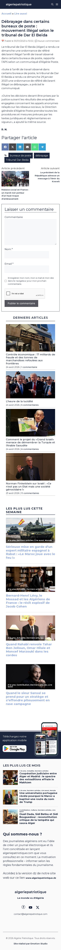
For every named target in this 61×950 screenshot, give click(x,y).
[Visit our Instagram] (30, 907)
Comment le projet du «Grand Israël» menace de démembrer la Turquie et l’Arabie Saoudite (30, 442)
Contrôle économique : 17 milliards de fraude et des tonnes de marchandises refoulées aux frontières (30, 359)
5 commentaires (30, 405)
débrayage (41, 155)
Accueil (6, 13)
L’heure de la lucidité (19, 401)
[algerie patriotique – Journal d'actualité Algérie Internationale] (18, 4)
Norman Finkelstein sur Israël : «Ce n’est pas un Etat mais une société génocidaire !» (28, 486)
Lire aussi (20, 13)
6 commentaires (30, 449)
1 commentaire (29, 367)
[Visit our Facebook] (23, 907)
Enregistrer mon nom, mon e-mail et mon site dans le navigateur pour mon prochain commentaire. (31, 281)
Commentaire (14, 217)
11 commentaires (30, 493)
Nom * (9, 249)
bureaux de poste (20, 155)
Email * (9, 263)
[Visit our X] (37, 907)
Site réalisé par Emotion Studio (31, 943)
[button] (52, 4)
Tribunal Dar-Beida (17, 159)
